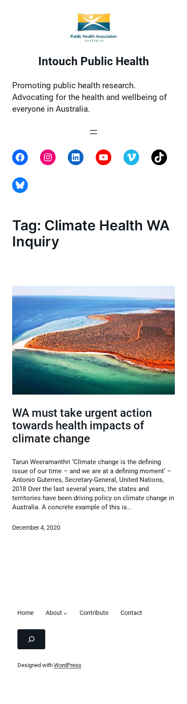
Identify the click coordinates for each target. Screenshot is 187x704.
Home (25, 612)
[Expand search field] (31, 639)
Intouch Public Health (93, 61)
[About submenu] (65, 613)
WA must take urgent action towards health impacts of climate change (82, 426)
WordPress (67, 665)
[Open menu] (93, 132)
